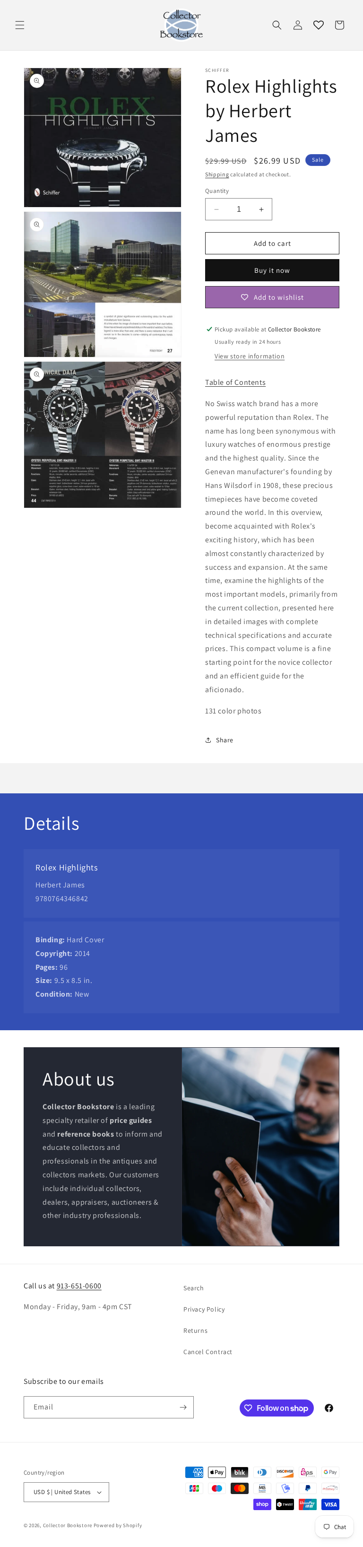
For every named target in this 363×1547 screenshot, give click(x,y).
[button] (19, 25)
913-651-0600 (79, 1286)
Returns (195, 1330)
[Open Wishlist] (318, 25)
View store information (250, 356)
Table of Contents (235, 382)
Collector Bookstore (67, 1525)
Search (193, 1288)
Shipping (217, 174)
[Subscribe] (183, 1407)
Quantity (217, 191)
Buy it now (272, 270)
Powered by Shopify (118, 1525)
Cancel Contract (208, 1351)
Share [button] (224, 740)
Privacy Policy (204, 1309)
